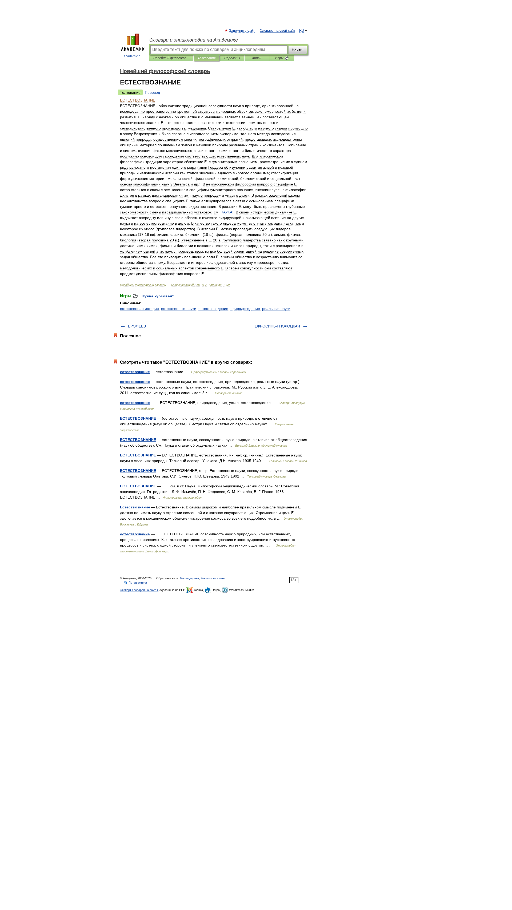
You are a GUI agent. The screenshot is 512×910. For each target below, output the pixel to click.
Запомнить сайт (242, 31)
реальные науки (276, 308)
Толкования (206, 58)
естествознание (135, 372)
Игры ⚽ (281, 58)
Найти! (297, 50)
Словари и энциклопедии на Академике (193, 40)
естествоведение (213, 308)
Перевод (152, 92)
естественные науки (178, 308)
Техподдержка (189, 578)
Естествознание (135, 507)
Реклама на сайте (213, 578)
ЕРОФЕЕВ (137, 326)
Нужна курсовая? (158, 296)
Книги (256, 58)
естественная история (139, 308)
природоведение (245, 308)
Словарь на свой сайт (277, 31)
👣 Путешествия (135, 582)
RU (301, 31)
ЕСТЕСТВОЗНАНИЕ (138, 418)
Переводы (232, 58)
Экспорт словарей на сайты (139, 590)
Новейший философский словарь (171, 58)
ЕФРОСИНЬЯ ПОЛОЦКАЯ (277, 326)
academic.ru (133, 56)
